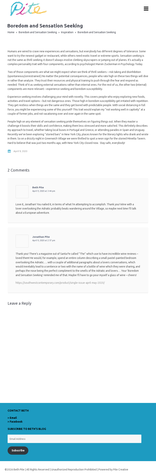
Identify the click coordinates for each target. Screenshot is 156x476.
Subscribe (18, 450)
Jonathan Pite (41, 236)
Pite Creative (120, 469)
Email (13, 417)
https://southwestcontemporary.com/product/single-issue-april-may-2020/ (60, 282)
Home (11, 32)
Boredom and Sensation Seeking (38, 32)
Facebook (16, 421)
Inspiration (67, 32)
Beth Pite (38, 187)
